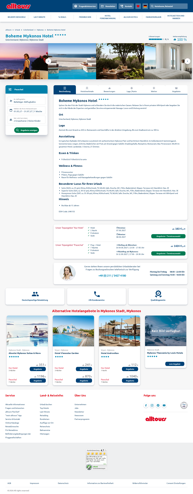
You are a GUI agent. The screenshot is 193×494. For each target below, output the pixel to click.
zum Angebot (174, 364)
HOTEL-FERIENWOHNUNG (108, 17)
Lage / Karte (132, 91)
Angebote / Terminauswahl (168, 236)
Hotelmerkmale (87, 91)
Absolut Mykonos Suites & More (25, 353)
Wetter (154, 91)
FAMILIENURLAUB (153, 17)
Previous (48, 61)
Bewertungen (109, 91)
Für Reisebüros (11, 430)
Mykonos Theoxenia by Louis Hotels (165, 352)
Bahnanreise (45, 430)
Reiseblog (44, 415)
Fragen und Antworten (14, 408)
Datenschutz (63, 483)
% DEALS (62, 17)
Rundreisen (44, 419)
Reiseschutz (45, 426)
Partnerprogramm (82, 419)
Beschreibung (65, 91)
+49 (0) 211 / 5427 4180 (112, 275)
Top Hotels (44, 408)
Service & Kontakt (12, 419)
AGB (9, 483)
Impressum (34, 483)
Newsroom (79, 415)
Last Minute (45, 411)
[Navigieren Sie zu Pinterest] (158, 405)
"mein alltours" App (13, 415)
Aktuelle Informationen (15, 404)
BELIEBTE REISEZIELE (17, 17)
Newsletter (79, 411)
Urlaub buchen (46, 404)
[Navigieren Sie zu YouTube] (164, 405)
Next (187, 61)
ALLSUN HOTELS (131, 17)
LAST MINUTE (39, 17)
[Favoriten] (138, 6)
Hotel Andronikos (110, 353)
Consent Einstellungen (176, 483)
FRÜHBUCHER (85, 17)
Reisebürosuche (12, 426)
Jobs (76, 408)
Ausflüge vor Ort (47, 423)
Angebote (176, 91)
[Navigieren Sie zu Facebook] (146, 405)
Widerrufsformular (140, 483)
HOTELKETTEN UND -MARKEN (176, 17)
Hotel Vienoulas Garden (67, 353)
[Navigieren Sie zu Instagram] (152, 405)
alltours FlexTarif (12, 411)
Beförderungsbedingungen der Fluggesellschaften (18, 436)
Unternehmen (80, 404)
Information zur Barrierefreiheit (100, 483)
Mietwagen (44, 434)
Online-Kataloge (12, 423)
